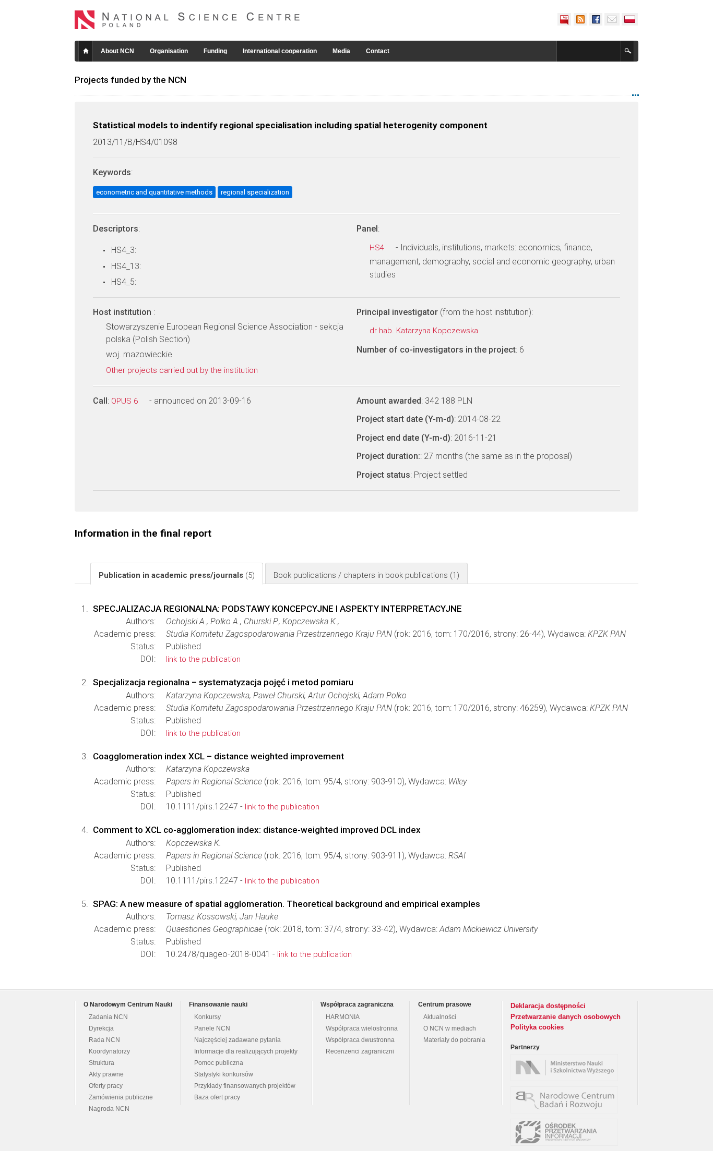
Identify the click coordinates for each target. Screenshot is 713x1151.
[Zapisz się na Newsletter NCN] (612, 19)
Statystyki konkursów (223, 1074)
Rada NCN (104, 1040)
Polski (630, 19)
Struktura (101, 1063)
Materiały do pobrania (454, 1040)
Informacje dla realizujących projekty (246, 1051)
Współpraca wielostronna (362, 1028)
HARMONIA (343, 1017)
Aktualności (439, 1017)
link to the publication (203, 659)
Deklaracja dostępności (548, 1006)
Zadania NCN (108, 1017)
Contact (377, 51)
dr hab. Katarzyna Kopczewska (425, 330)
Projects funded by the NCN (130, 80)
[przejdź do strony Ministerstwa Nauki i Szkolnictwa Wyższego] (566, 1067)
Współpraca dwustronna (360, 1040)
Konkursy (207, 1017)
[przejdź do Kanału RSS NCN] (580, 19)
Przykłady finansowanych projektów (244, 1086)
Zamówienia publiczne (121, 1097)
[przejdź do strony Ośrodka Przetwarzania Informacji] (566, 1132)
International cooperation (280, 51)
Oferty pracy (106, 1086)
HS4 (378, 247)
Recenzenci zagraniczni (360, 1051)
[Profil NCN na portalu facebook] (595, 19)
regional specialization (255, 192)
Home (85, 51)
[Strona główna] (187, 19)
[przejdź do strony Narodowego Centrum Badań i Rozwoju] (566, 1099)
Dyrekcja (101, 1028)
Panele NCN (212, 1028)
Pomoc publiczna (218, 1063)
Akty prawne (106, 1074)
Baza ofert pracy (217, 1097)
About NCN (117, 51)
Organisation (169, 51)
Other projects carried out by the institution (183, 370)
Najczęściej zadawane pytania (237, 1040)
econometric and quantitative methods (154, 192)
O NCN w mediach (449, 1028)
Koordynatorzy (109, 1051)
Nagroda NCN (109, 1109)
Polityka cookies (537, 1027)
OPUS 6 (125, 401)
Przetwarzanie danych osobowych (565, 1017)
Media (341, 51)
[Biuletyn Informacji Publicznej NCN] (564, 19)
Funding (215, 51)
